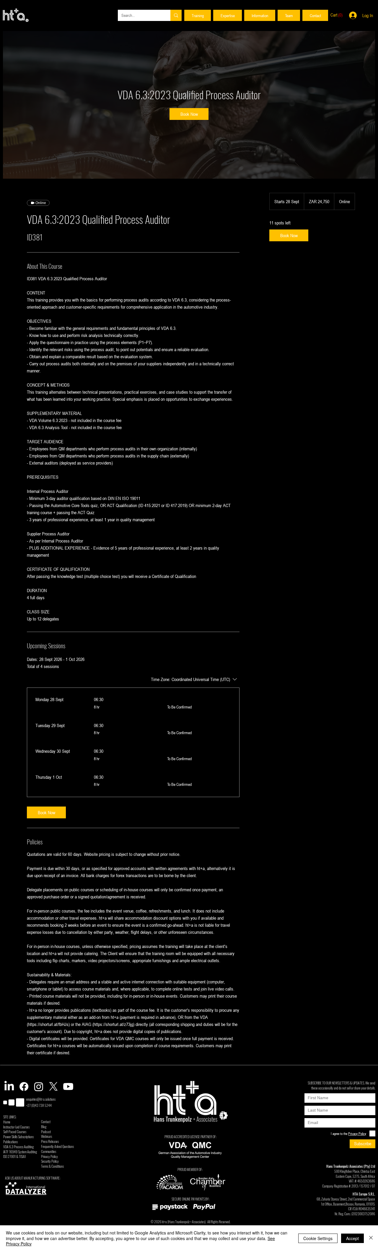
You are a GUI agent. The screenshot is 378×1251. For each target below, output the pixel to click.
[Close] (370, 1238)
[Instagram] (39, 1086)
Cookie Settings (318, 1238)
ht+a (164, 1221)
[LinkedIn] (9, 1086)
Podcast (46, 1131)
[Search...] (176, 15)
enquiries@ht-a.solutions (41, 1099)
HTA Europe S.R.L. (364, 1193)
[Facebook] (24, 1086)
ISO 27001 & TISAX (14, 1156)
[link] (189, 114)
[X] (53, 1086)
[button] (197, 15)
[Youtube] (68, 1086)
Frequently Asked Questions (57, 1146)
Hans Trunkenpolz (179, 1221)
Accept (352, 1238)
